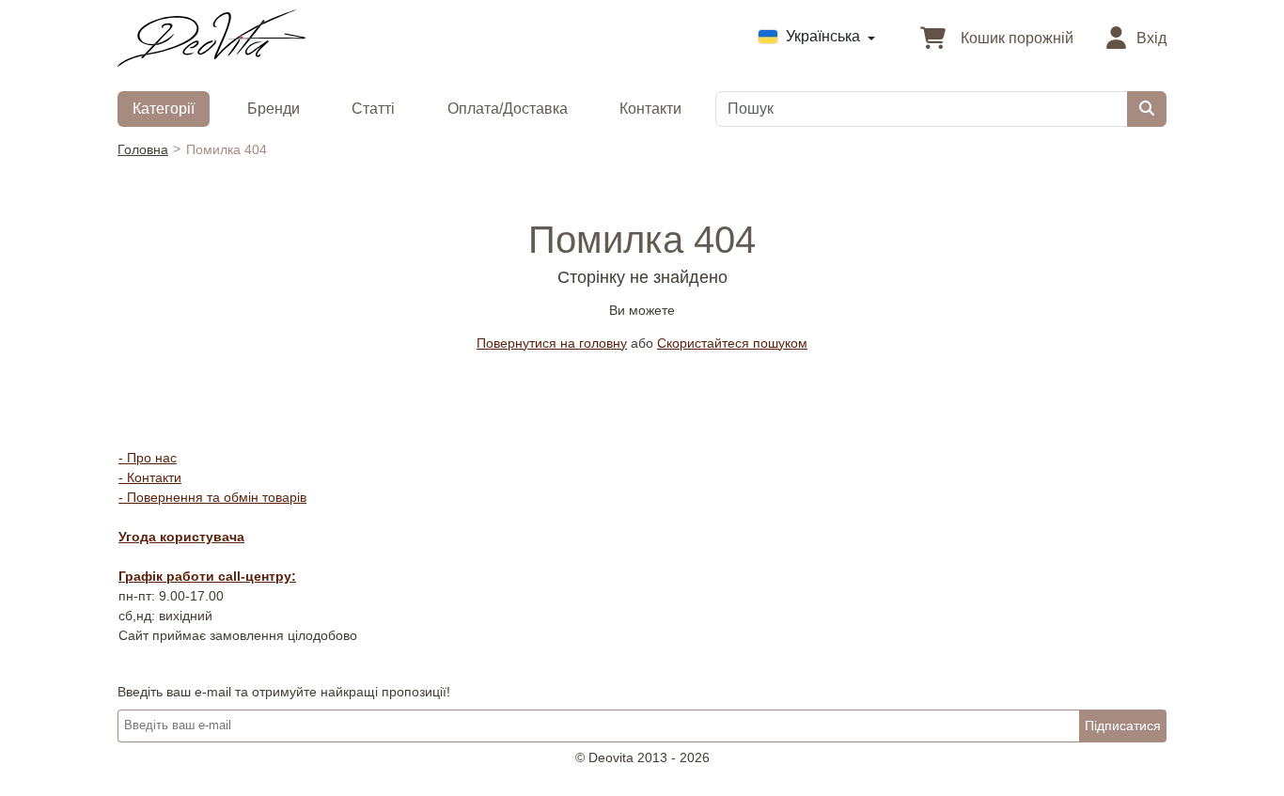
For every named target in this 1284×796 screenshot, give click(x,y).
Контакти (650, 109)
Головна (142, 149)
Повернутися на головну (552, 343)
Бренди (273, 109)
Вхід (1150, 38)
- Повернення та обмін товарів (212, 497)
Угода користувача (181, 536)
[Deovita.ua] (211, 36)
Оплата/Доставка (507, 109)
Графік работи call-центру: (207, 576)
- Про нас (147, 457)
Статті (373, 109)
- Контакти (149, 477)
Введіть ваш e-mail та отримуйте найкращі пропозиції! (283, 691)
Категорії (164, 109)
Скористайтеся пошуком (732, 343)
